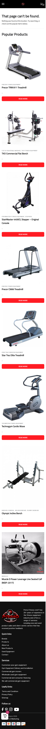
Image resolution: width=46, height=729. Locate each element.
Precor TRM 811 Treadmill (14, 87)
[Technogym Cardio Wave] (23, 397)
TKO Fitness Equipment (29, 151)
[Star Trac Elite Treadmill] (23, 329)
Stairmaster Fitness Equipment (13, 216)
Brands (4, 639)
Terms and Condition (10, 691)
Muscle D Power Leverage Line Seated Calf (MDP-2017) (22, 580)
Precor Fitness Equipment (11, 84)
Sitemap (5, 698)
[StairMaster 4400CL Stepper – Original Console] (23, 193)
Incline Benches (20, 510)
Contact (5, 655)
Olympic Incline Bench (12, 513)
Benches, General (8, 510)
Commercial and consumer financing (16, 678)
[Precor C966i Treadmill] (23, 263)
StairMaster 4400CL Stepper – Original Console (20, 221)
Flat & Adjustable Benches (11, 151)
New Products (7, 648)
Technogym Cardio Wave (13, 426)
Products (5, 642)
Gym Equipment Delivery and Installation (17, 668)
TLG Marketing (13, 719)
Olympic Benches (33, 510)
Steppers (28, 216)
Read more (23, 98)
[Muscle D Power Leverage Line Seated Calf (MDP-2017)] (23, 553)
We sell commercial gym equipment (15, 681)
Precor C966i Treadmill (12, 289)
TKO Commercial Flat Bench (15, 153)
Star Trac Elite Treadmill (13, 355)
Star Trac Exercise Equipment (12, 352)
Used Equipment (8, 651)
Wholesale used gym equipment (14, 675)
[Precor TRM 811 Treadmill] (23, 61)
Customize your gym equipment (14, 665)
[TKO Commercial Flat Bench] (23, 127)
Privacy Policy (7, 694)
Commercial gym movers (11, 671)
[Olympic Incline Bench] (23, 476)
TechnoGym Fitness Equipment (12, 423)
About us (5, 645)
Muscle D (5, 576)
